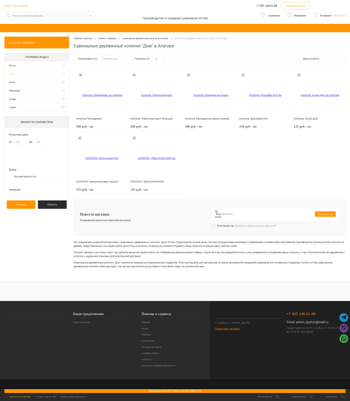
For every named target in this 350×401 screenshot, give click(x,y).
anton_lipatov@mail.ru (312, 322)
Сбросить (52, 204)
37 (63, 107)
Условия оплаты (150, 353)
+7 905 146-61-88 (46, 396)
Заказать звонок (296, 5)
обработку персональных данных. (254, 225)
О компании (147, 340)
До (30, 141)
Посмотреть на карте (227, 328)
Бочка (12, 65)
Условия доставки (151, 347)
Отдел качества (81, 322)
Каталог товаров (22, 42)
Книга (12, 82)
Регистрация (20, 5)
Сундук (12, 99)
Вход (7, 5)
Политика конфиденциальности (158, 365)
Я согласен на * (246, 225)
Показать (21, 204)
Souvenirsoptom (25, 176)
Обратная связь (20, 396)
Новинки (146, 334)
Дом (11, 74)
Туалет (12, 107)
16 (63, 82)
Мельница (14, 90)
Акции (144, 328)
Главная (145, 322)
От (10, 141)
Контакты (146, 359)
